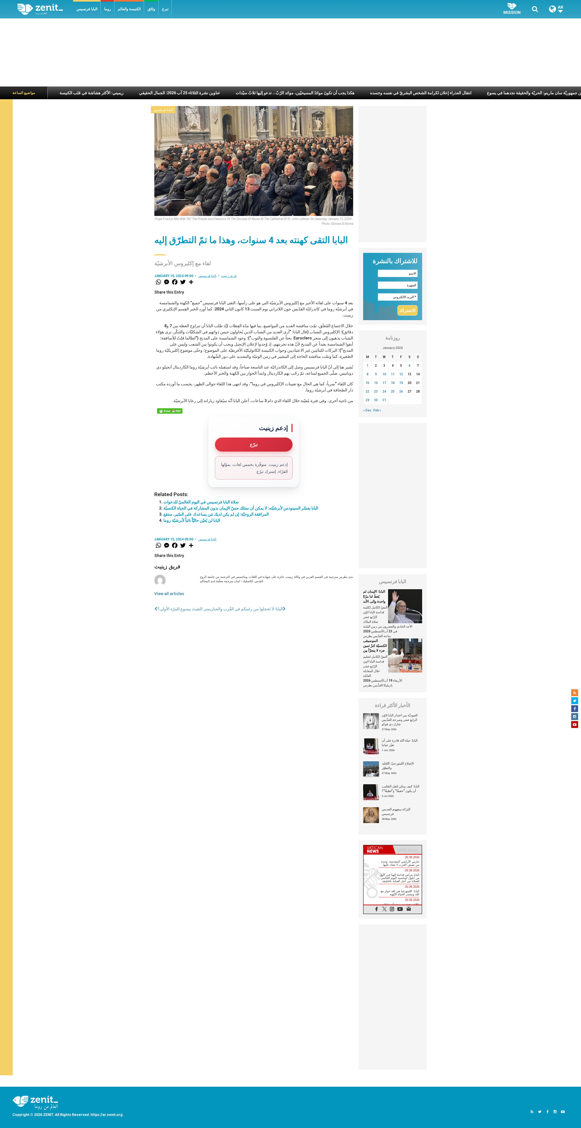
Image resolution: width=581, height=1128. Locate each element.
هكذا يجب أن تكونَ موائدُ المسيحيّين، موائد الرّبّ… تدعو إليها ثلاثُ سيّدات (241, 92)
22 (367, 391)
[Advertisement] (290, 52)
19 (401, 383)
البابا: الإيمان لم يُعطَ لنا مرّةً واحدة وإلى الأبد (374, 596)
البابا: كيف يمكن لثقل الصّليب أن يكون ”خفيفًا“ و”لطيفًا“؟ (400, 788)
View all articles (169, 593)
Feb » (377, 410)
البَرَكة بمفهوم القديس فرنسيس (396, 811)
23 (376, 391)
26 (401, 391)
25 (392, 391)
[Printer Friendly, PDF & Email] (169, 411)
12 (401, 374)
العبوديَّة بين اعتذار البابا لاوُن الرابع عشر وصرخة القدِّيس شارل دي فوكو (400, 719)
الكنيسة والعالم (129, 9)
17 (384, 383)
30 (376, 400)
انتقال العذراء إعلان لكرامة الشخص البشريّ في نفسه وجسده (367, 92)
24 (384, 391)
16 (376, 383)
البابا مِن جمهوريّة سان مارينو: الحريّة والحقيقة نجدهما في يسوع (486, 92)
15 (367, 383)
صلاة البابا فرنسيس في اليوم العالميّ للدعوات (201, 502)
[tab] (378, 849)
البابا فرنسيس (86, 9)
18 (392, 383)
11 (392, 374)
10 (384, 374)
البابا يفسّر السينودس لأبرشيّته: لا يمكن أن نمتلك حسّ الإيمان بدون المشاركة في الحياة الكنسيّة (240, 508)
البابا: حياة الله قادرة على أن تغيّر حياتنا (400, 743)
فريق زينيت (229, 276)
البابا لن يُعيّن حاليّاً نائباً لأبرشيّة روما (191, 520)
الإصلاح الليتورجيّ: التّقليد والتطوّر (398, 766)
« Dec (367, 410)
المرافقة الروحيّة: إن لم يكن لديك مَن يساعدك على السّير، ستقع (216, 514)
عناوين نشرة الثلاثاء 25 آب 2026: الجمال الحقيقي (126, 92)
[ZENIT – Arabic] (45, 9)
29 (367, 400)
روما (107, 9)
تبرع (165, 9)
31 (384, 400)
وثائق (151, 9)
